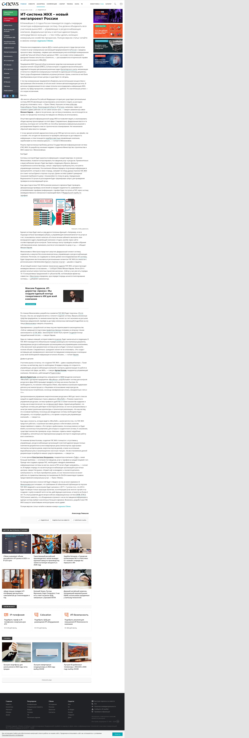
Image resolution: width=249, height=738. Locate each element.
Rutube (70, 712)
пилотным (42, 489)
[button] (115, 4)
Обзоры (8, 712)
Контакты (52, 712)
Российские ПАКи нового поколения (9, 42)
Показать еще (47, 680)
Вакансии (52, 709)
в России (73, 50)
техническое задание (57, 266)
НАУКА (77, 4)
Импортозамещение (10, 52)
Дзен (69, 717)
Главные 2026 (9, 36)
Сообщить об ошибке (101, 709)
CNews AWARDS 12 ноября (9, 19)
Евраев (75, 355)
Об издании (53, 704)
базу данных (68, 171)
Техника (30, 712)
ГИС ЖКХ (83, 171)
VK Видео (71, 709)
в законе (58, 339)
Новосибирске (26, 107)
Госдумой (72, 333)
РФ (59, 274)
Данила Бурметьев (28, 377)
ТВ (82, 4)
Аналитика (41, 4)
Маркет (29, 709)
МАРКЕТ (62, 4)
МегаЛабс (61, 399)
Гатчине (61, 107)
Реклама (51, 707)
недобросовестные (53, 138)
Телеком (6, 73)
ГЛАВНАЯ (23, 4)
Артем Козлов (60, 370)
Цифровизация (9, 48)
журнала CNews (45, 40)
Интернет (7, 78)
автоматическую (26, 188)
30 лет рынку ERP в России (9, 30)
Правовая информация (102, 712)
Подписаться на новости (60, 520)
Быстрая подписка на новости (104, 701)
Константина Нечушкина (42, 457)
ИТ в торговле (8, 69)
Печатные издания (33, 717)
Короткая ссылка (80, 520)
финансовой (53, 404)
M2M (62, 377)
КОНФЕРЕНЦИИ (52, 4)
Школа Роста (8, 25)
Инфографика (8, 90)
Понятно (117, 734)
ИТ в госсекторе (9, 60)
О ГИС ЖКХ (37, 333)
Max (69, 704)
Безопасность (8, 56)
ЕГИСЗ (83, 495)
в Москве (73, 104)
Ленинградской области (47, 107)
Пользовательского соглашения (12, 735)
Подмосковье (55, 373)
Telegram (71, 715)
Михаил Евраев (26, 247)
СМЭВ (78, 495)
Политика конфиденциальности (105, 706)
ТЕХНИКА (70, 4)
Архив (8, 715)
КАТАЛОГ (108, 4)
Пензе (34, 107)
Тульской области (41, 64)
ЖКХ (49, 47)
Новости (8, 704)
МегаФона (53, 379)
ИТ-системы (82, 257)
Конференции (32, 704)
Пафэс (76, 457)
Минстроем (34, 276)
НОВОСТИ (31, 4)
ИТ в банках (7, 65)
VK (69, 707)
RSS (95, 704)
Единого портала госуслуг (55, 262)
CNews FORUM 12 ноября (8, 13)
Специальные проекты (35, 707)
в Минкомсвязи (30, 323)
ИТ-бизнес (7, 82)
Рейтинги (7, 86)
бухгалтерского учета (69, 69)
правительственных (53, 330)
